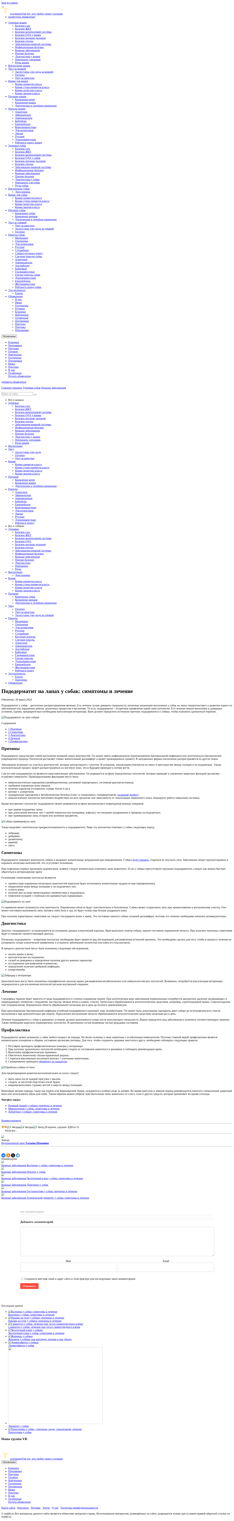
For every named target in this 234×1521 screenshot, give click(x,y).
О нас (55, 1507)
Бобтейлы (21, 121)
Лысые (19, 133)
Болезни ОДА (23, 541)
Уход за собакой (17, 222)
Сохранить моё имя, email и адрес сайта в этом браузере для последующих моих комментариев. (80, 1278)
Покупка (20, 324)
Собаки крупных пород (29, 253)
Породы (13, 489)
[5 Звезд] (38, 1127)
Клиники (20, 311)
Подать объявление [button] (19, 376)
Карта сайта (8, 1507)
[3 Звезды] (13, 1127)
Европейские (22, 124)
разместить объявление (21, 16)
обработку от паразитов (53, 1061)
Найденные (22, 314)
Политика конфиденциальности (79, 1507)
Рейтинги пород (24, 522)
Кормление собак (25, 213)
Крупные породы (25, 636)
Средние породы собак (28, 256)
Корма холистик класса (28, 90)
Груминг (20, 308)
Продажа (20, 327)
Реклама (35, 1507)
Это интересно (17, 290)
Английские (22, 265)
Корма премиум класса (28, 84)
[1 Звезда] (2, 1126)
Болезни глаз (22, 25)
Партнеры (21, 679)
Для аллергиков (24, 130)
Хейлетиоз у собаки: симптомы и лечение (32, 1111)
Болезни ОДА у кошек (28, 34)
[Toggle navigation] (2, 6)
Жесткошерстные (25, 284)
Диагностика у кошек (27, 56)
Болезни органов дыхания (30, 38)
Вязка (18, 302)
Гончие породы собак (27, 274)
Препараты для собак (27, 182)
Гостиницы (21, 305)
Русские (19, 136)
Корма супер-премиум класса (32, 87)
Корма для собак (17, 194)
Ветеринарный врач (25, 1143)
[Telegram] (18, 1155)
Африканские (23, 114)
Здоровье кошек (17, 22)
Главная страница (11, 387)
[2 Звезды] (5, 1126)
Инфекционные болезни (29, 47)
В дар (18, 299)
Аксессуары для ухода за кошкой (34, 71)
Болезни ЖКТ (23, 28)
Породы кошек (17, 108)
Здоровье (13, 403)
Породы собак (16, 234)
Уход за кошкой (17, 68)
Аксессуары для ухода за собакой (34, 228)
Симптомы (15, 732)
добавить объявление (13, 382)
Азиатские (21, 111)
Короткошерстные (25, 127)
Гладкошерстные (25, 271)
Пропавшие (22, 330)
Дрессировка (22, 191)
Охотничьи (21, 241)
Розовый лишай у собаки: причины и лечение (35, 1105)
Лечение (14, 738)
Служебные (22, 250)
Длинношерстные (25, 139)
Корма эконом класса (27, 93)
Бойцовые (21, 268)
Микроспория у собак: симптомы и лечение (34, 1108)
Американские (23, 118)
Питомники (22, 321)
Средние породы (25, 639)
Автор (46, 1507)
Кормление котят (25, 99)
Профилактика (18, 741)
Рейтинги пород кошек (28, 142)
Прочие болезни (24, 53)
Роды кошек (22, 62)
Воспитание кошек (19, 65)
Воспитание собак (19, 188)
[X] (13, 1155)
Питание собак (17, 210)
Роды (18, 569)
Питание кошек (17, 96)
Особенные (21, 317)
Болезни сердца (24, 41)
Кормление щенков (26, 216)
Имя (68, 1261)
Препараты (21, 566)
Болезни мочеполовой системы (33, 31)
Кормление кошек (25, 102)
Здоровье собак (17, 145)
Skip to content (9, 2)
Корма (12, 461)
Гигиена (20, 74)
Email (166, 1261)
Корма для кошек (18, 81)
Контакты (23, 1507)
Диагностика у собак (27, 179)
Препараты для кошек (28, 59)
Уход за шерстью (24, 78)
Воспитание (15, 446)
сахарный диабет (127, 794)
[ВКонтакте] (3, 1155)
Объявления (15, 296)
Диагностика (22, 562)
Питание (13, 476)
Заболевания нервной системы (33, 44)
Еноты (19, 293)
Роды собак (21, 185)
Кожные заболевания (27, 50)
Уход (11, 449)
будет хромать (140, 859)
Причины (15, 729)
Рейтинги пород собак (28, 287)
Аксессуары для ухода (28, 452)
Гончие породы (24, 658)
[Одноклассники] (8, 1155)
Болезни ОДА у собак (27, 158)
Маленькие (21, 237)
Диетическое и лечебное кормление (36, 105)
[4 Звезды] (26, 1127)
